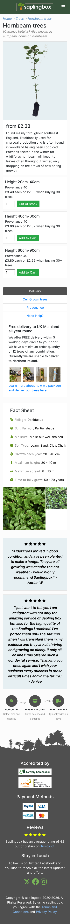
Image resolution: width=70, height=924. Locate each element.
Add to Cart (28, 238)
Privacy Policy (46, 912)
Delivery (35, 291)
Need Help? (35, 316)
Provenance (35, 307)
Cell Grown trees (35, 299)
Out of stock (28, 204)
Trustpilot (47, 846)
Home (7, 18)
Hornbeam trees (40, 18)
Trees (20, 18)
